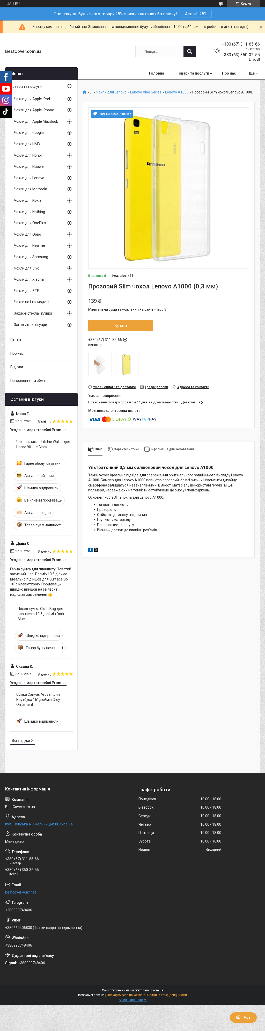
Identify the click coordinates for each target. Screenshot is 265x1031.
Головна (156, 73)
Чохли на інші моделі (31, 302)
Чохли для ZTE (26, 291)
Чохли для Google (29, 132)
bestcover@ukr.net (20, 892)
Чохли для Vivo (26, 268)
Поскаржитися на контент (126, 995)
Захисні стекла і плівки (33, 313)
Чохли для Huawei (29, 166)
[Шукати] (189, 51)
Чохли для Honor (28, 155)
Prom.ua (157, 990)
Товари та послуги (193, 73)
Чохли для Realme (29, 245)
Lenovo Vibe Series (145, 92)
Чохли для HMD (27, 144)
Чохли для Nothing (29, 212)
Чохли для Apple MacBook (36, 121)
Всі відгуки (21, 740)
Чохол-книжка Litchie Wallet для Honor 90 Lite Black (43, 444)
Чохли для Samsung (31, 257)
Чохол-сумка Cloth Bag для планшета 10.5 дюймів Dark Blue (41, 614)
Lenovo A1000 (177, 92)
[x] (96, 550)
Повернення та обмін (28, 381)
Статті (15, 340)
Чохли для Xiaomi (29, 279)
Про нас (229, 73)
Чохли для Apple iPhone (34, 110)
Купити (121, 325)
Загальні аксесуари (30, 325)
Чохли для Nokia (27, 200)
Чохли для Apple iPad (32, 99)
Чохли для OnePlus (30, 223)
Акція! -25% (196, 13)
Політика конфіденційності (167, 995)
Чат (247, 1017)
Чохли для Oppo (27, 234)
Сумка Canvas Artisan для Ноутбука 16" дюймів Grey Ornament (38, 699)
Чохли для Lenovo (111, 92)
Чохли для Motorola (30, 189)
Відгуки (16, 367)
